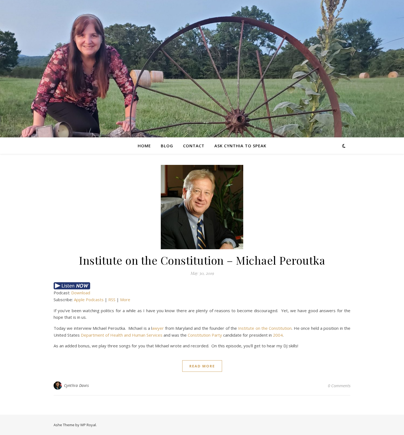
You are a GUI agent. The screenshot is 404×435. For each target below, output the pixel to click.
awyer (158, 328)
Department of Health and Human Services (121, 335)
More (125, 299)
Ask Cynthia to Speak (240, 145)
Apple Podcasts (89, 299)
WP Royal (88, 424)
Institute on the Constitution (265, 328)
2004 (278, 335)
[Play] (202, 285)
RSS (111, 299)
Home (144, 145)
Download (80, 292)
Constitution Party (205, 335)
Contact (193, 145)
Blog (167, 145)
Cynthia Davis (76, 385)
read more (202, 366)
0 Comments (339, 385)
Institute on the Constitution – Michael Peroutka (202, 260)
